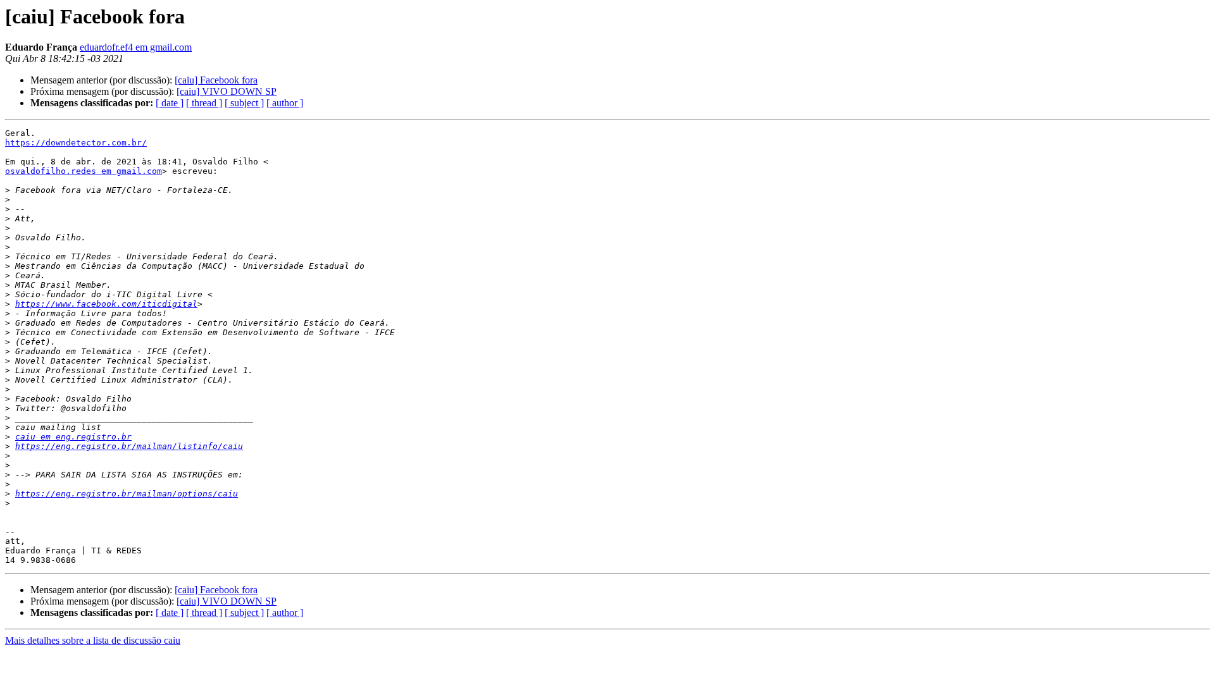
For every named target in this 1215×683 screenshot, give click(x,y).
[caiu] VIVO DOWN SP (227, 91)
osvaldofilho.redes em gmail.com (83, 171)
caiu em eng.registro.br (73, 436)
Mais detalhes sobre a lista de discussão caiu (92, 640)
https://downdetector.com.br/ (76, 142)
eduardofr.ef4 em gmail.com (136, 47)
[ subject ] (244, 102)
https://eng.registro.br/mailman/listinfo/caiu (129, 446)
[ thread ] (204, 102)
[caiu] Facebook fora (216, 80)
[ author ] (284, 102)
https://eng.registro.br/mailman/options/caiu (126, 493)
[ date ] (170, 102)
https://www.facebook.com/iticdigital (106, 304)
